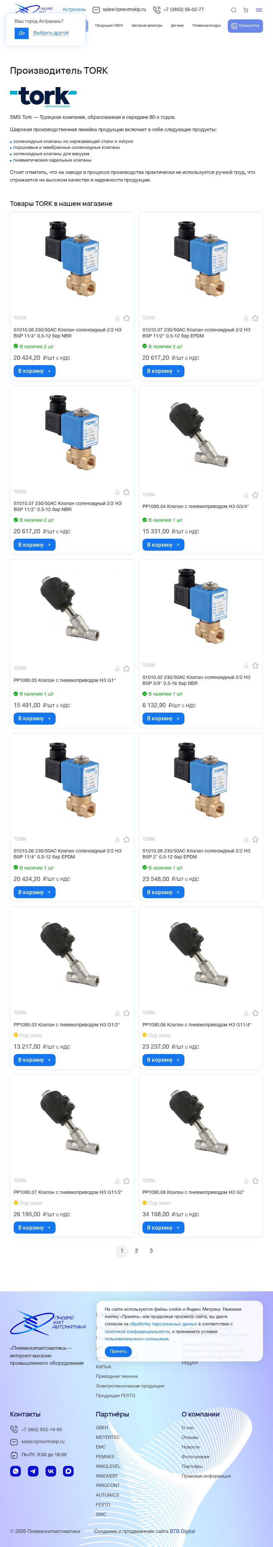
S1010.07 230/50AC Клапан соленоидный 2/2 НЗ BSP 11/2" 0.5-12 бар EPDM (196, 333)
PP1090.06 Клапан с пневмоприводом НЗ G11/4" (197, 1025)
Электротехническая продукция (130, 1386)
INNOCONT (108, 1486)
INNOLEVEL (108, 1467)
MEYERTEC (108, 1438)
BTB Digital (182, 1531)
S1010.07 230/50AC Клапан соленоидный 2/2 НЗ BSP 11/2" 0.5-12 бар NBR (68, 507)
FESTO (103, 1505)
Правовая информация (206, 1476)
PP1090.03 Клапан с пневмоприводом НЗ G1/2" (67, 1025)
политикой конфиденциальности (137, 1332)
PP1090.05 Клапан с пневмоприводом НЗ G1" (65, 681)
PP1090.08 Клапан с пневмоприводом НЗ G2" (193, 1193)
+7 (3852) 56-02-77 (183, 10)
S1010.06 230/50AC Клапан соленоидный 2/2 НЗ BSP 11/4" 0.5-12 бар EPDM (68, 854)
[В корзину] (49, 371)
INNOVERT (107, 1476)
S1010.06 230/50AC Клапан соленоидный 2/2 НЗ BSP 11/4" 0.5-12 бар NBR (68, 333)
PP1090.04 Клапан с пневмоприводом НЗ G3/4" (195, 507)
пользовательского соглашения (136, 1339)
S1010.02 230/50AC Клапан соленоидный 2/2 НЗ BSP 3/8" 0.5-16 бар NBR (196, 681)
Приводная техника (116, 1376)
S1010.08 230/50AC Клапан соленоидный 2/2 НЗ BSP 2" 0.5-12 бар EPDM (196, 854)
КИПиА (103, 1367)
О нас (188, 1428)
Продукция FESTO (115, 1396)
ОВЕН (102, 1428)
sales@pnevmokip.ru (124, 10)
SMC (101, 1515)
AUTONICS (107, 1495)
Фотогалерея (195, 1457)
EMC (101, 1447)
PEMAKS (105, 1457)
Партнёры (192, 1467)
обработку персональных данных (163, 1324)
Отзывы (190, 1438)
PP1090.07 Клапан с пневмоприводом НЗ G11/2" (68, 1193)
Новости (191, 1447)
